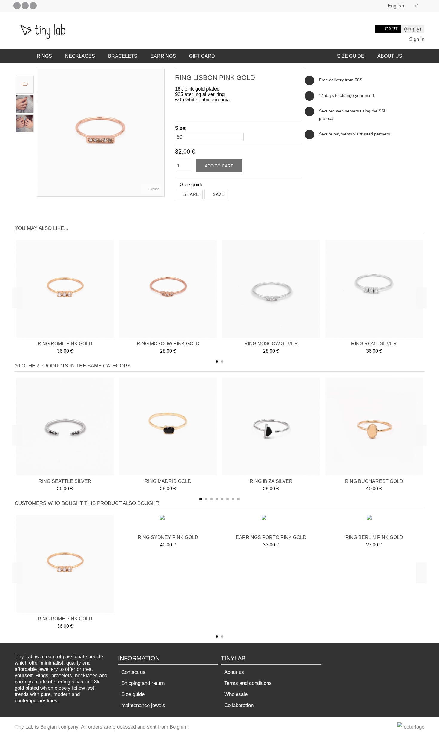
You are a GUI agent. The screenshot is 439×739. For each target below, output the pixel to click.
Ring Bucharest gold (374, 481)
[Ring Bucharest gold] (374, 426)
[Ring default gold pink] (24, 84)
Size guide (133, 694)
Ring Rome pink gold (65, 343)
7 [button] (233, 499)
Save (217, 194)
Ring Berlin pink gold (374, 537)
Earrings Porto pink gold (271, 537)
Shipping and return (143, 683)
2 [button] (222, 361)
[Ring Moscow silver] (271, 289)
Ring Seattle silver (65, 481)
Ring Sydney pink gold (168, 537)
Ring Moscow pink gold (168, 343)
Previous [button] (17, 297)
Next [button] (421, 297)
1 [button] (217, 361)
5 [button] (222, 499)
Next (161, 132)
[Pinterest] (25, 5)
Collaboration (239, 705)
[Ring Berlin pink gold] (374, 524)
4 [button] (217, 499)
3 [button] (211, 499)
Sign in (416, 39)
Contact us (133, 672)
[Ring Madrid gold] (168, 426)
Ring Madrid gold (168, 481)
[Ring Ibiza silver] (271, 426)
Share (190, 194)
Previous (40, 132)
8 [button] (238, 499)
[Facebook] (17, 5)
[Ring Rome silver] (374, 289)
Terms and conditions (248, 683)
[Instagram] (33, 5)
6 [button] (227, 499)
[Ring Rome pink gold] (65, 289)
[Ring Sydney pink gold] (168, 524)
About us (234, 672)
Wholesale (236, 694)
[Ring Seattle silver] (65, 426)
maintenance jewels (143, 705)
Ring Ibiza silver (271, 481)
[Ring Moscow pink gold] (168, 289)
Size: (181, 128)
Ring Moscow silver (271, 343)
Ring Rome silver (374, 343)
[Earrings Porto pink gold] (271, 524)
